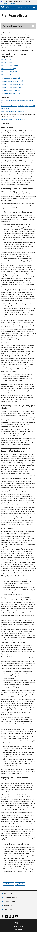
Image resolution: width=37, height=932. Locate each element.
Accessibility (18, 929)
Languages (8, 905)
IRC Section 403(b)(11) (8, 72)
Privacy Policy (18, 926)
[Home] (5, 7)
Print (21, 884)
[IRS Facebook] (3, 916)
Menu (33, 7)
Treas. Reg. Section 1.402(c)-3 (10, 87)
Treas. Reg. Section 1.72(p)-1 (10, 78)
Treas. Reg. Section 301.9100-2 (10, 93)
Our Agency (8, 894)
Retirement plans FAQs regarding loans (13, 119)
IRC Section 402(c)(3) (7, 69)
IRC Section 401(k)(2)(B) (8, 66)
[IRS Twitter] (6, 916)
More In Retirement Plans (12, 26)
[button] (26, 7)
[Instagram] (10, 916)
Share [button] (10, 884)
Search (19, 7)
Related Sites (8, 909)
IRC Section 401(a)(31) (8, 63)
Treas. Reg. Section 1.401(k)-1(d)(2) (12, 84)
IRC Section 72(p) (6, 60)
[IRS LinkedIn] (13, 916)
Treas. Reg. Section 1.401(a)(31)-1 (11, 81)
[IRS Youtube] (16, 916)
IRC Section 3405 (6, 75)
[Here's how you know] (18, 2)
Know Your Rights (10, 898)
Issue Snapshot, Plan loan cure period (12, 111)
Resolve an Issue (10, 901)
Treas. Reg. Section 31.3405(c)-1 (11, 90)
